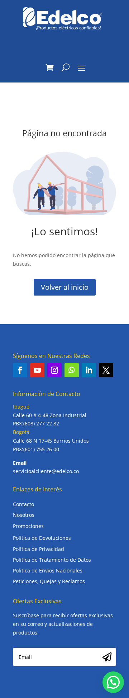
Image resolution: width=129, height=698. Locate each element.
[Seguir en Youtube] (37, 370)
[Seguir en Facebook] (20, 370)
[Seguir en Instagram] (54, 370)
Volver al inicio (65, 287)
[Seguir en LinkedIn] (89, 370)
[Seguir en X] (106, 370)
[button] (113, 682)
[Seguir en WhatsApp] (71, 370)
